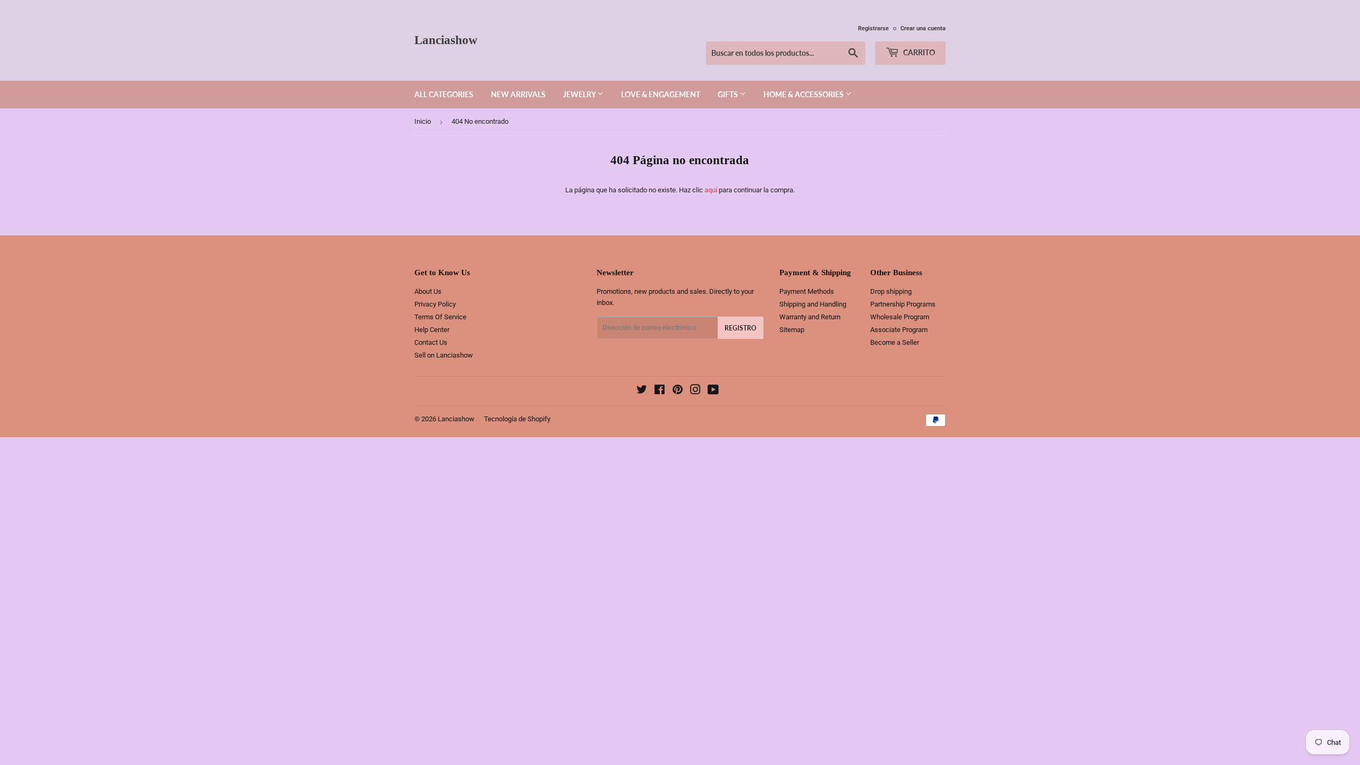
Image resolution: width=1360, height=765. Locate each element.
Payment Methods (806, 291)
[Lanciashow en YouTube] (713, 391)
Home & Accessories (804, 94)
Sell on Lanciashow (443, 355)
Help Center (431, 330)
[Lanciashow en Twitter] (641, 391)
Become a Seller (894, 342)
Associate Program (899, 330)
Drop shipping (891, 291)
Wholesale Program (899, 317)
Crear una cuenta (923, 28)
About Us (427, 291)
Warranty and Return (809, 317)
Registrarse (873, 28)
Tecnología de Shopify (517, 419)
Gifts (729, 94)
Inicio (422, 121)
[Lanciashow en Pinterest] (677, 391)
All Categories (443, 94)
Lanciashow (446, 40)
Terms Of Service (440, 317)
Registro (740, 328)
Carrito (918, 52)
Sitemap (791, 330)
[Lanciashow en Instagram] (695, 391)
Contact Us (430, 342)
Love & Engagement (660, 94)
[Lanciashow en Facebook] (659, 391)
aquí (710, 190)
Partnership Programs (903, 304)
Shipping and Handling (812, 304)
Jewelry (580, 94)
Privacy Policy (435, 304)
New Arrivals (518, 94)
